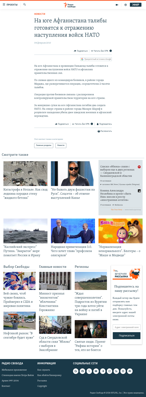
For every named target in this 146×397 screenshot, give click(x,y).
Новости (39, 14)
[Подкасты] (123, 371)
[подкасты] (125, 5)
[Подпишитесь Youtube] (96, 371)
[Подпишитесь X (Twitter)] (89, 371)
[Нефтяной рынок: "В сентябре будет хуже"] (19, 321)
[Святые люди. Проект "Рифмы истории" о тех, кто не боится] (91, 329)
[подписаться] (129, 371)
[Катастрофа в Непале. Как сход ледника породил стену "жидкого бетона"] (25, 173)
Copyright (42, 386)
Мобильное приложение (14, 370)
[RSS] (116, 371)
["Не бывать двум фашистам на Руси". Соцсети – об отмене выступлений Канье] (73, 173)
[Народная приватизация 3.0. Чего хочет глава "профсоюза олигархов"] (73, 231)
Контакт (6, 386)
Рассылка (42, 381)
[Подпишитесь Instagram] (109, 371)
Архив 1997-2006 (10, 381)
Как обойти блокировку (49, 375)
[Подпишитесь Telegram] (103, 371)
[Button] (81, 51)
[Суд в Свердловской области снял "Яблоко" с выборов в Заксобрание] (55, 325)
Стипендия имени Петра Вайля (18, 375)
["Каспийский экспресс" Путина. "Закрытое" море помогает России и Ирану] (25, 231)
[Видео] (117, 5)
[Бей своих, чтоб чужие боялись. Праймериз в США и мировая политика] (19, 281)
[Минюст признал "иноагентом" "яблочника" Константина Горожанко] (55, 281)
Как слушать (43, 370)
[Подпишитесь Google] (75, 371)
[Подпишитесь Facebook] (82, 371)
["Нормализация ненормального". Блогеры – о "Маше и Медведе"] (121, 231)
